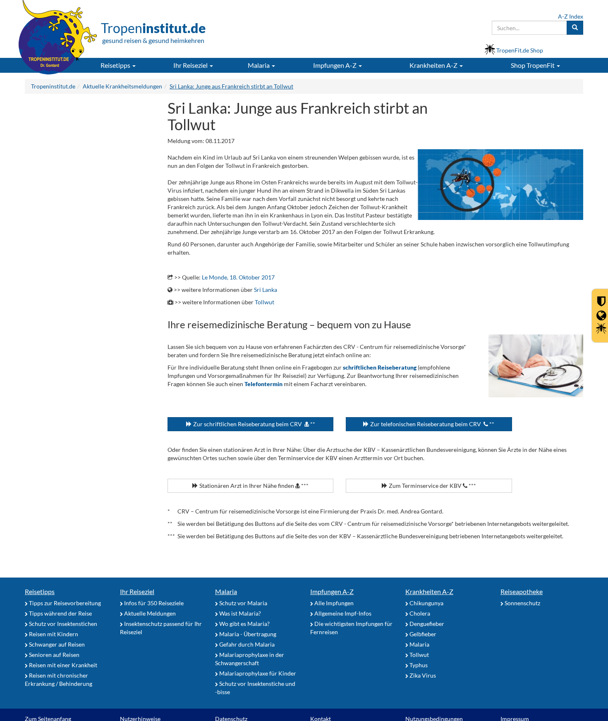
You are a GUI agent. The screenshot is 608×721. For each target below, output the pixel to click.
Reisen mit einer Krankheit (62, 664)
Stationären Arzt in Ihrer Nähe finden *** (253, 485)
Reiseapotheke (521, 591)
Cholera (419, 613)
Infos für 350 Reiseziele (153, 602)
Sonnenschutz (521, 602)
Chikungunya (425, 602)
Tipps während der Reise (60, 613)
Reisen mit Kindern (53, 633)
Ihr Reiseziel (137, 591)
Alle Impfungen (333, 602)
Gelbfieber (422, 633)
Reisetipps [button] (116, 65)
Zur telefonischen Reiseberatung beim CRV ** (431, 423)
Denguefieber (426, 623)
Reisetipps (40, 591)
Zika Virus (422, 675)
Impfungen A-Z (332, 591)
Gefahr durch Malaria (246, 644)
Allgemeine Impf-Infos (342, 613)
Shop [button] (533, 65)
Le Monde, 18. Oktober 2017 (238, 277)
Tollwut (264, 302)
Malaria (226, 591)
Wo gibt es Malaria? (244, 623)
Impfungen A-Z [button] (335, 65)
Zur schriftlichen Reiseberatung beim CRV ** (253, 423)
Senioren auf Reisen (53, 654)
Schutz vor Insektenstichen (62, 623)
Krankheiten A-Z (429, 591)
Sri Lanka (265, 289)
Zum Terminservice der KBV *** (432, 485)
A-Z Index (570, 16)
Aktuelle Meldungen (149, 613)
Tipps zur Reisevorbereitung (64, 602)
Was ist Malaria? (239, 613)
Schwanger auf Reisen (56, 644)
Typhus (418, 664)
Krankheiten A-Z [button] (434, 65)
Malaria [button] (259, 65)
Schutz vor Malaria (242, 602)
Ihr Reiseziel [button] (191, 65)
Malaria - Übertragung (247, 633)
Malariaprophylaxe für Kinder (257, 673)
